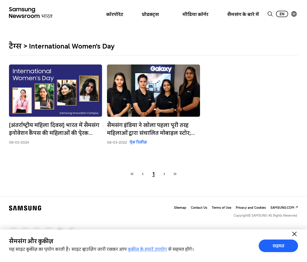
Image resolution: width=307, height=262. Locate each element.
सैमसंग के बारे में (243, 14)
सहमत (278, 246)
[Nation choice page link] (294, 14)
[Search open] (270, 14)
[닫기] (294, 234)
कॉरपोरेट (114, 14)
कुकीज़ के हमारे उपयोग (147, 249)
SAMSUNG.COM (282, 207)
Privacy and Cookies (251, 207)
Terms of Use (221, 207)
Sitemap (180, 208)
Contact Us (199, 207)
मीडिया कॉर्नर (195, 14)
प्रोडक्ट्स (150, 14)
